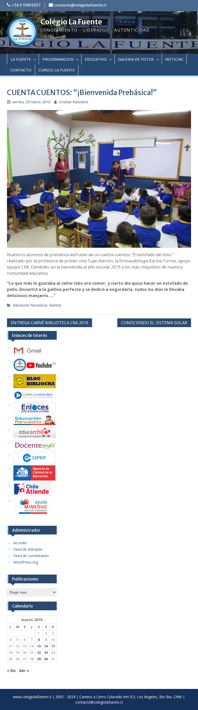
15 (39, 646)
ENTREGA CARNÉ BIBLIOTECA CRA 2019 (49, 323)
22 (39, 652)
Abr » (24, 670)
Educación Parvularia (30, 305)
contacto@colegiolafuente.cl (80, 5)
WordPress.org (25, 562)
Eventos (55, 305)
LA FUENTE (21, 59)
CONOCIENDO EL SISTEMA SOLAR (154, 323)
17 (53, 646)
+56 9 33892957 (26, 5)
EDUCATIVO (96, 59)
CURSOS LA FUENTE (56, 69)
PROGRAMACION (57, 59)
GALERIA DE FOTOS (136, 59)
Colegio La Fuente (71, 21)
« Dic (11, 670)
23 (46, 652)
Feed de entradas (28, 549)
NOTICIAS (174, 59)
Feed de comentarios (31, 555)
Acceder (20, 542)
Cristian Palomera (73, 101)
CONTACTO (20, 69)
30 (46, 659)
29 (39, 659)
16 (46, 646)
